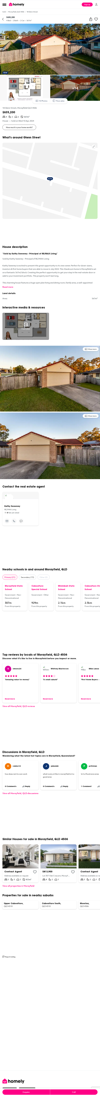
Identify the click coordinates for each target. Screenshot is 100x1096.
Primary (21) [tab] (10, 577)
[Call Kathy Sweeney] (14, 521)
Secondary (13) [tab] (27, 577)
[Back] (3, 19)
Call (74, 1092)
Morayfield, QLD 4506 (16, 12)
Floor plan (60, 101)
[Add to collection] (35, 872)
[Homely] (50, 1081)
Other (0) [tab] (44, 577)
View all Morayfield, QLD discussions (20, 793)
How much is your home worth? (19, 127)
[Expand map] (94, 147)
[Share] (91, 19)
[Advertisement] (50, 232)
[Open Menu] (4, 4)
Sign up (87, 4)
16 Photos (43, 101)
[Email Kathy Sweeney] (7, 521)
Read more (7, 286)
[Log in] (96, 4)
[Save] (96, 19)
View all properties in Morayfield (18, 885)
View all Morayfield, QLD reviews (18, 706)
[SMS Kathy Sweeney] (21, 521)
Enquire (26, 1092)
